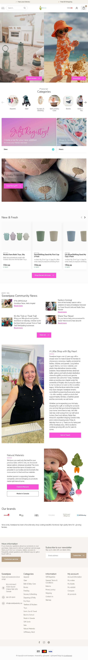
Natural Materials (29, 629)
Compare (71, 591)
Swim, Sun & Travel (30, 611)
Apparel (26, 577)
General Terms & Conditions (51, 582)
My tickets (71, 584)
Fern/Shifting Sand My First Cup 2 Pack (46, 256)
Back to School (29, 615)
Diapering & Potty (30, 598)
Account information (75, 577)
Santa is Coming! (65, 300)
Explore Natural (23, 487)
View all (43, 335)
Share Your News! (65, 316)
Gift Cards (27, 622)
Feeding (26, 591)
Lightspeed (45, 655)
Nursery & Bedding (30, 594)
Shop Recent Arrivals (43, 275)
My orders (71, 580)
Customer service (11, 559)
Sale (25, 625)
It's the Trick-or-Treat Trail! (25, 316)
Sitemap (48, 600)
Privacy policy (50, 590)
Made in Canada (23, 493)
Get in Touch (65, 435)
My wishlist (71, 587)
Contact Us (49, 596)
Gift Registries (50, 577)
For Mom (27, 601)
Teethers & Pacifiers (30, 604)
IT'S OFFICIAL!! (20, 301)
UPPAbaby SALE (29, 632)
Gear (25, 580)
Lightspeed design (55, 655)
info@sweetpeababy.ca (14, 603)
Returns (48, 586)
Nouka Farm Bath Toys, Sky (14, 255)
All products (72, 594)
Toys (25, 608)
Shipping (49, 593)
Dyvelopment (68, 655)
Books (26, 587)
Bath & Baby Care (30, 584)
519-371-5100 (10, 597)
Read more (18, 306)
